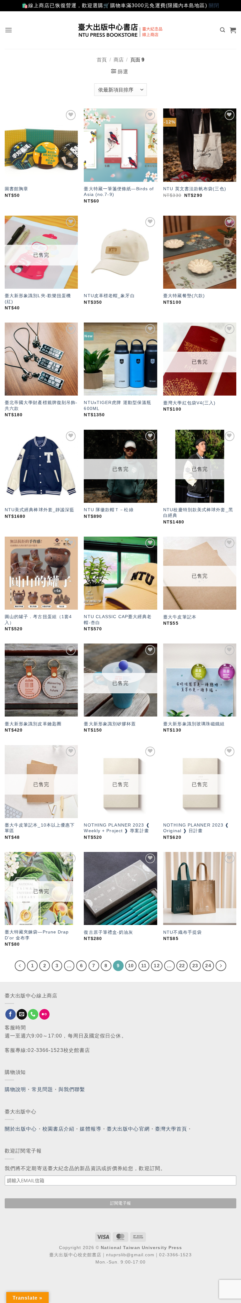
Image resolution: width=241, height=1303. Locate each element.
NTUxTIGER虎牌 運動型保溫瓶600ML (117, 405)
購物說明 (15, 1089)
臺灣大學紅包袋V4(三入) (189, 402)
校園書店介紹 (58, 1129)
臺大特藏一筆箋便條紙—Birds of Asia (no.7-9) (119, 191)
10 (131, 965)
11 (144, 965)
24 (208, 965)
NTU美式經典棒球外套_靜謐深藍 (40, 509)
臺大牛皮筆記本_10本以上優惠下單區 (40, 827)
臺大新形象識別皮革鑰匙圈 (33, 723)
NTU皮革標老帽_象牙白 (109, 295)
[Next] (221, 965)
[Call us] (33, 1014)
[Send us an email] (22, 1014)
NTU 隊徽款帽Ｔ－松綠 (108, 509)
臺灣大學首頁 (171, 1129)
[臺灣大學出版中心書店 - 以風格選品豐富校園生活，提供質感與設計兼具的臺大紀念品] (120, 30)
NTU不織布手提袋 (182, 932)
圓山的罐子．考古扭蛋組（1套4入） (38, 619)
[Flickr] (44, 1014)
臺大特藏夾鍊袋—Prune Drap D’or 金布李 (37, 934)
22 (182, 965)
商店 (119, 59)
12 (156, 965)
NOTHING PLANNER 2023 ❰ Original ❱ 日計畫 (196, 827)
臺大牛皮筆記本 (179, 616)
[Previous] (20, 965)
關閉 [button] (214, 5)
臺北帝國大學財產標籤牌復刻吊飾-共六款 (41, 405)
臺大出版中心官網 (128, 1129)
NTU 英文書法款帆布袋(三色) (194, 188)
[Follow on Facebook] (10, 1014)
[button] (9, 30)
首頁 (102, 59)
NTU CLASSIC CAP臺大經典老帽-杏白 (118, 619)
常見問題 (42, 1089)
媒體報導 (90, 1129)
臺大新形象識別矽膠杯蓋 (110, 723)
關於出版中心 (21, 1129)
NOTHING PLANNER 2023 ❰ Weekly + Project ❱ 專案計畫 (117, 827)
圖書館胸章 (17, 188)
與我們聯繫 (71, 1089)
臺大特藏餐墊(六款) (184, 295)
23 (195, 965)
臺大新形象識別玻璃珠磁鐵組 (194, 723)
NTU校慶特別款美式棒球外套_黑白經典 (198, 512)
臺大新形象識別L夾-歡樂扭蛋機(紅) (38, 298)
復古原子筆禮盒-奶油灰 (108, 932)
